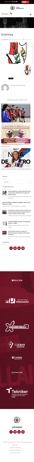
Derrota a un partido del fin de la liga (12, 124)
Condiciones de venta (15, 447)
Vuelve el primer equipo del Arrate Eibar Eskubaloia (16, 169)
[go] (30, 182)
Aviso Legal (15, 445)
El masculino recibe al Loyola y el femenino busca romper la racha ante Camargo (19, 233)
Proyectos (5, 39)
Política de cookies (15, 452)
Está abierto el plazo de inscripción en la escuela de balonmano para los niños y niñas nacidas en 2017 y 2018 (19, 212)
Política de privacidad (15, 450)
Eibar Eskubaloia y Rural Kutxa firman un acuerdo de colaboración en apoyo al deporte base (19, 193)
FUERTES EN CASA (5, 146)
